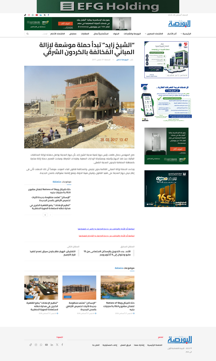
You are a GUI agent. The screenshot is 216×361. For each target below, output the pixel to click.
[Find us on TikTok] (25, 15)
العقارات (85, 34)
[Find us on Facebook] (48, 15)
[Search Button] (26, 33)
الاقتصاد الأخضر (57, 34)
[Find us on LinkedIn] (41, 15)
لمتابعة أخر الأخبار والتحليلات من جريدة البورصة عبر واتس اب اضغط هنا (106, 229)
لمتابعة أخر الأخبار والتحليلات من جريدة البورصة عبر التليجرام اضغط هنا (106, 236)
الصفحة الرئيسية (154, 345)
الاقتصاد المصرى (155, 34)
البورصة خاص (122, 59)
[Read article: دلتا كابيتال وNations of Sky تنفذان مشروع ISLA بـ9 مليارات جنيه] (117, 288)
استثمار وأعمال (101, 34)
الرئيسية (187, 34)
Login (55, 15)
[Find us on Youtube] (37, 15)
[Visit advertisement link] (108, 6)
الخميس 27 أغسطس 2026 (124, 313)
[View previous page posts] (50, 215)
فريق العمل (125, 345)
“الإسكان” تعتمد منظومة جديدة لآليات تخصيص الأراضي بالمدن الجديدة (51, 198)
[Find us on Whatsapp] (33, 15)
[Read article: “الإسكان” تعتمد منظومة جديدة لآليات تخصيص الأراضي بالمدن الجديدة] (79, 288)
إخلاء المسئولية (110, 345)
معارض (72, 34)
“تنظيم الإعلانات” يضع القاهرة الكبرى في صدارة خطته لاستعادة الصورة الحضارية (50, 206)
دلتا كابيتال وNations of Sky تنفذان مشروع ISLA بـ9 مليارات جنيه (49, 191)
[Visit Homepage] (180, 23)
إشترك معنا (139, 345)
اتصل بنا (95, 345)
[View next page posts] (45, 215)
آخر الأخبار (172, 34)
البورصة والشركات (132, 34)
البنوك (116, 34)
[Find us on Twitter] (45, 15)
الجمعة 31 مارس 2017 (101, 59)
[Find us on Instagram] (29, 15)
